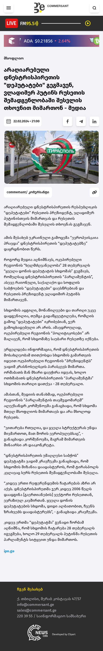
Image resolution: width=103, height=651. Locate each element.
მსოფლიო (14, 58)
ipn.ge (9, 551)
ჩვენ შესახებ (30, 589)
